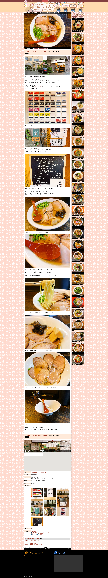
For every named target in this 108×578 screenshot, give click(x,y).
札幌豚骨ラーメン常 (42, 534)
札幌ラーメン (45, 0)
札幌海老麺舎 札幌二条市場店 (79, 100)
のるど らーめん (81, 42)
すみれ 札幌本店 (81, 284)
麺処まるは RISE (81, 238)
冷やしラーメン (40, 48)
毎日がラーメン (35, 531)
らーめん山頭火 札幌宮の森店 (79, 330)
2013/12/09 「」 (30, 543)
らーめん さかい (81, 307)
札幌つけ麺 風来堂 (81, 77)
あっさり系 (46, 48)
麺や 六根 (82, 204)
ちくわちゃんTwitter (68, 2)
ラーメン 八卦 (81, 192)
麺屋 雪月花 (82, 295)
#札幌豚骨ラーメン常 (43, 533)
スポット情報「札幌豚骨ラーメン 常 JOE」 (41, 532)
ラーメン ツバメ (81, 227)
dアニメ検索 (39, 0)
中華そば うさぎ (81, 215)
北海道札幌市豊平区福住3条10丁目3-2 (39, 472)
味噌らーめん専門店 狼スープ (79, 88)
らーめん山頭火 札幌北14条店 (79, 341)
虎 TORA (82, 54)
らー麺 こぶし (46, 86)
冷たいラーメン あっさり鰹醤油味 (49, 13)
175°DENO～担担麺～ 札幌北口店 (78, 169)
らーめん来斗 (82, 261)
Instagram (75, 2)
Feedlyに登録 (81, 2)
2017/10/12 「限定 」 (32, 540)
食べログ (39, 528)
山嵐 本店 (82, 135)
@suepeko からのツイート (29, 555)
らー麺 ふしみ (38, 86)
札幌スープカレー (51, 0)
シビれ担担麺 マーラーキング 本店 (78, 158)
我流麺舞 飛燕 (81, 318)
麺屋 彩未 (82, 272)
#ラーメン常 (34, 533)
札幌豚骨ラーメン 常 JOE (31, 13)
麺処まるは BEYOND (80, 181)
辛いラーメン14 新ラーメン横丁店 (78, 364)
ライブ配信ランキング (32, 0)
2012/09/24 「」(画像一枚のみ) (33, 544)
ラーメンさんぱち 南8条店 (79, 353)
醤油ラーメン (35, 48)
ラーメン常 (34, 534)
